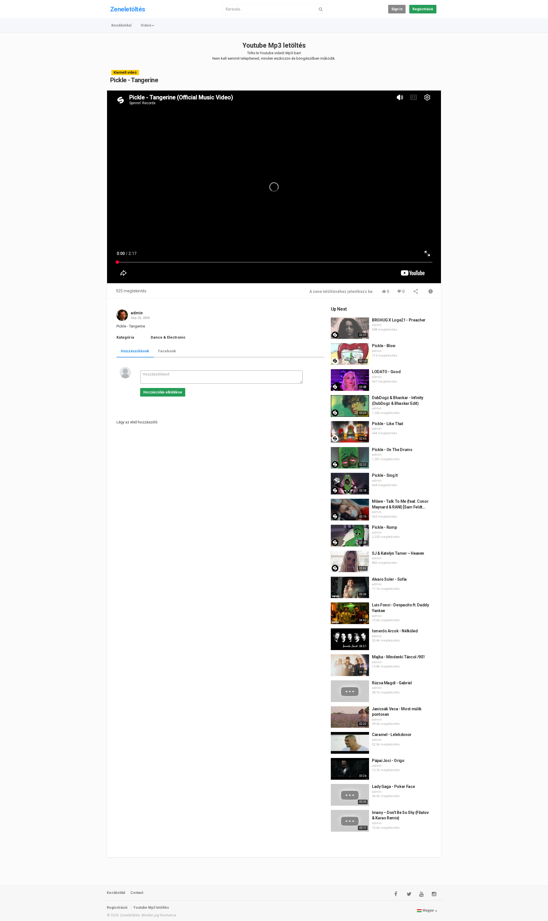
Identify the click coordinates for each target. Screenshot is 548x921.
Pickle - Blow (383, 345)
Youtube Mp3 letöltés (274, 45)
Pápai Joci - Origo (388, 760)
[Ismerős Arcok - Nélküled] (350, 639)
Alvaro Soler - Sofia (389, 579)
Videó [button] (146, 25)
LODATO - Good (386, 371)
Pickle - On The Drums (392, 449)
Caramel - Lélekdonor (392, 734)
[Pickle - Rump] (350, 535)
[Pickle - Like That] (350, 432)
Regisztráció (422, 9)
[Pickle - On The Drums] (350, 458)
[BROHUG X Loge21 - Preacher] (350, 328)
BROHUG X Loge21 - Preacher (399, 320)
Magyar (428, 910)
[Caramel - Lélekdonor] (350, 743)
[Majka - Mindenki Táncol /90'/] (350, 665)
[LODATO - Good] (350, 380)
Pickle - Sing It (385, 475)
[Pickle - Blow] (350, 354)
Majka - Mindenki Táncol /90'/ (398, 657)
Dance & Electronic (168, 337)
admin (137, 313)
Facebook (167, 351)
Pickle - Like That (387, 423)
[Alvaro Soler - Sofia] (350, 587)
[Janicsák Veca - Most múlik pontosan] (350, 717)
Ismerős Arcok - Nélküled (395, 631)
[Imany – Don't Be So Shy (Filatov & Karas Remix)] (350, 821)
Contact (136, 893)
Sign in (396, 9)
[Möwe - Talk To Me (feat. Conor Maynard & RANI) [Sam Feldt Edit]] (350, 509)
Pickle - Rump (384, 527)
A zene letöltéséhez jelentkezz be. (341, 291)
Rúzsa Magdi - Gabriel (392, 683)
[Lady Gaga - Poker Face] (350, 795)
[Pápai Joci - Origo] (350, 769)
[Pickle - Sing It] (350, 483)
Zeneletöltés (127, 9)
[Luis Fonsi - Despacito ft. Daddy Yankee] (350, 613)
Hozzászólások (135, 351)
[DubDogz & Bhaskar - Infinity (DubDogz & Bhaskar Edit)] (350, 406)
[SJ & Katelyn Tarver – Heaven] (350, 561)
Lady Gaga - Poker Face (393, 786)
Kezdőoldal (121, 25)
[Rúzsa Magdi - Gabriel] (350, 691)
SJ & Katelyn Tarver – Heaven (398, 553)
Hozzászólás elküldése (162, 392)
